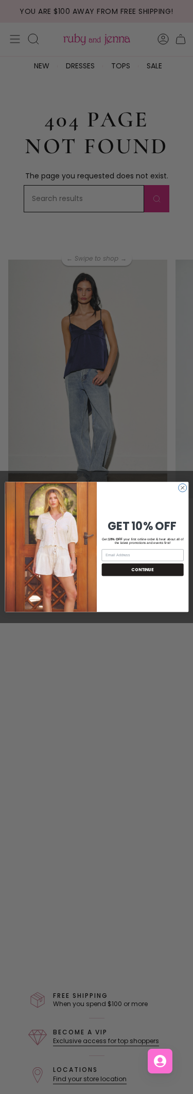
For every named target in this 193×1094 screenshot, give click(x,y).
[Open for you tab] (160, 1061)
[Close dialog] (182, 488)
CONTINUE (142, 569)
